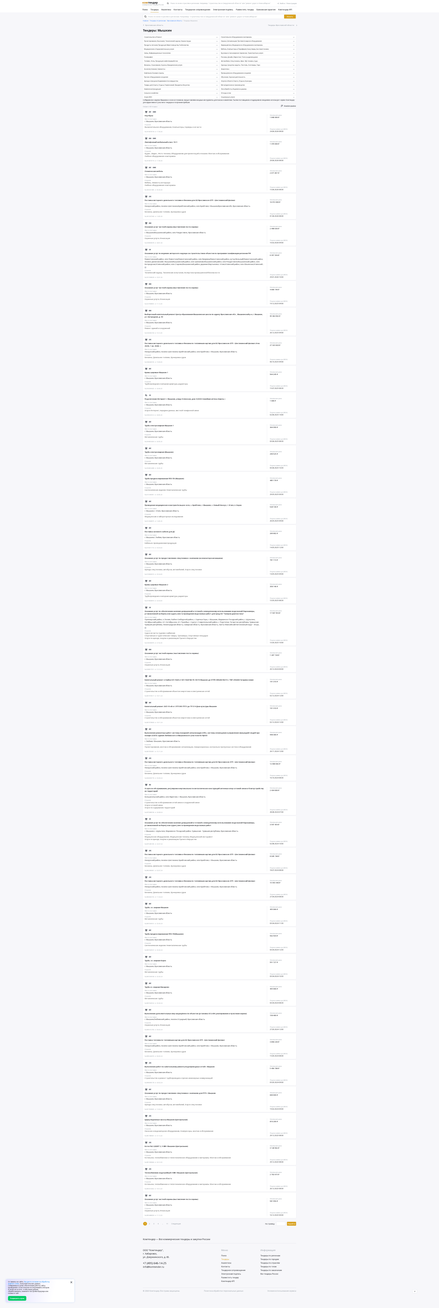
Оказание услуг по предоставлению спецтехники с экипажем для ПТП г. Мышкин (180, 1093)
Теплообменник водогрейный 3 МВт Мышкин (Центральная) (171, 1173)
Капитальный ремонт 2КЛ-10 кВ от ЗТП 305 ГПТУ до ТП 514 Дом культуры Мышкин (181, 706)
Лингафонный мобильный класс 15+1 (161, 142)
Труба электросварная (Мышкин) (159, 452)
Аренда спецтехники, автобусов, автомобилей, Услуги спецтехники (173, 569)
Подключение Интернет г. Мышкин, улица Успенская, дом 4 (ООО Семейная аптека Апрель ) (185, 399)
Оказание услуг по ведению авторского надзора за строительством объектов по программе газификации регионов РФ (198, 253)
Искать (290, 16)
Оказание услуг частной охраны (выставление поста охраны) (171, 227)
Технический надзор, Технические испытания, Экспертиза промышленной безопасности (182, 272)
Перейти (291, 1224)
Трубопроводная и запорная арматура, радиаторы (166, 384)
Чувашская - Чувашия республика (206, 831)
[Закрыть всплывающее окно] (71, 1282)
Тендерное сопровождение (197, 9)
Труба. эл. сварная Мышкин (156, 907)
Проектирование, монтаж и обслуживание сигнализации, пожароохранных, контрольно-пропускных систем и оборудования (198, 747)
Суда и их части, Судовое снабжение (160, 633)
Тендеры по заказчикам (271, 1270)
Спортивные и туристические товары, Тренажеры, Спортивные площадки (176, 635)
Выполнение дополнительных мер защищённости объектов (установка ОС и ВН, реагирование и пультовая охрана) (196, 1013)
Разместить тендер (245, 9)
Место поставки (151, 119)
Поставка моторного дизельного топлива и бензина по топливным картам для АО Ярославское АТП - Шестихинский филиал (200, 762)
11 (167, 1224)
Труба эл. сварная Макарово (157, 987)
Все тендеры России (269, 1274)
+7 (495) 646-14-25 (154, 1263)
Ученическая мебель (154, 171)
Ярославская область (163, 121)
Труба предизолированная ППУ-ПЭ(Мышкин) (164, 934)
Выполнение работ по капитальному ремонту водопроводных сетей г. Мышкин (180, 1066)
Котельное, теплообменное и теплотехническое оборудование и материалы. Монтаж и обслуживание (188, 1157)
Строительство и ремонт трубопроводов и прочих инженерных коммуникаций (179, 1078)
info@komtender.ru (153, 1266)
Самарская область (192, 624)
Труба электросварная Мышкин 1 (159, 425)
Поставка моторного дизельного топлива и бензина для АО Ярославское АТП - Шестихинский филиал (190, 200)
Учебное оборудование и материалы (160, 156)
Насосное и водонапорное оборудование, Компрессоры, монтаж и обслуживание (179, 1131)
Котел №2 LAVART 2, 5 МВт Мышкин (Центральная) (166, 1146)
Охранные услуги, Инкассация (157, 238)
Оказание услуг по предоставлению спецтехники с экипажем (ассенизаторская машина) (184, 558)
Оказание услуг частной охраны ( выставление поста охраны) (172, 653)
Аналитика (166, 9)
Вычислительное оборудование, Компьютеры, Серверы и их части (173, 127)
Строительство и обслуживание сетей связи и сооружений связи (172, 802)
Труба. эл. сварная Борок (155, 960)
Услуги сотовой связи (154, 805)
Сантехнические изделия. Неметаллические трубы (166, 490)
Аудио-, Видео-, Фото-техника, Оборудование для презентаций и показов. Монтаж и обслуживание (187, 153)
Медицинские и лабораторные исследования (164, 516)
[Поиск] (167, 3)
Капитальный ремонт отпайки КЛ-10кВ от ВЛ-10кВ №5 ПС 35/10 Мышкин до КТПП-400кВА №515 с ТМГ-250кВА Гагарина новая (199, 680)
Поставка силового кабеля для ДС (160, 531)
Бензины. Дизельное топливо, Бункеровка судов (165, 212)
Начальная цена (276, 115)
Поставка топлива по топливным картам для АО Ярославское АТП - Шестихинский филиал (185, 1040)
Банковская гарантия (266, 9)
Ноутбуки (149, 115)
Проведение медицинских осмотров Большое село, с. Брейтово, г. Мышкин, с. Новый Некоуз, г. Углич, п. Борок (193, 505)
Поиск (145, 9)
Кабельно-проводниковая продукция (160, 543)
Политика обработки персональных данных (223, 1291)
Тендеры (154, 9)
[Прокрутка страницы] (414, 1291)
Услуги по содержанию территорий (160, 807)
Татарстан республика (239, 622)
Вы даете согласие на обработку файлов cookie (29, 1283)
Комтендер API (285, 9)
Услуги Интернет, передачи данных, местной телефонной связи (172, 410)
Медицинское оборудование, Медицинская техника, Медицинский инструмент (179, 837)
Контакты (178, 9)
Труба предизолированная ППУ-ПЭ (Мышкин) (164, 478)
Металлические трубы (154, 437)
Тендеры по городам (269, 1259)
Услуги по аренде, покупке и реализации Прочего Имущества (171, 638)
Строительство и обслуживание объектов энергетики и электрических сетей (177, 691)
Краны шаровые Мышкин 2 (156, 584)
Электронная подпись (223, 9)
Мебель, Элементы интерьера (157, 182)
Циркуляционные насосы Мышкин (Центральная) (166, 1119)
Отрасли (148, 125)
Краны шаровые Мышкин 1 (156, 372)
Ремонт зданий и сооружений (157, 328)
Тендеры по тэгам (268, 1266)
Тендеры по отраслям (270, 1263)
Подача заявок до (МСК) (279, 129)
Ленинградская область (173, 624)
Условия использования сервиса (281, 1291)
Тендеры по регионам (270, 1255)
